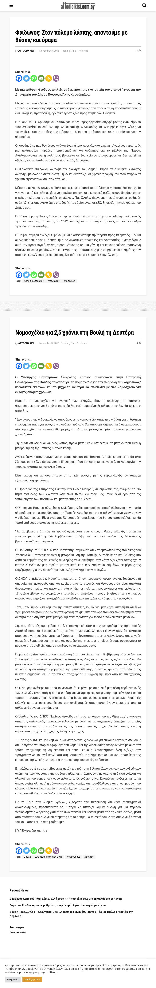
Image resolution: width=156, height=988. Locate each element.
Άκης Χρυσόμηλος (34, 281)
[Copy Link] (48, 78)
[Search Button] (144, 5)
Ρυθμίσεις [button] (12, 979)
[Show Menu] (11, 5)
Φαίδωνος (69, 281)
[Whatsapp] (33, 78)
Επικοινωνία (18, 932)
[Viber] (56, 78)
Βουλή (27, 857)
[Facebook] (19, 78)
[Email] (41, 78)
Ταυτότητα (17, 927)
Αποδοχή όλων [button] (32, 979)
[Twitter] (26, 78)
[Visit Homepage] (78, 6)
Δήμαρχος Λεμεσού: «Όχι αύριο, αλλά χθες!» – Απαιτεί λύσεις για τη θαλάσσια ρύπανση (66, 898)
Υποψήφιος (54, 281)
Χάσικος (89, 857)
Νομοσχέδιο (73, 857)
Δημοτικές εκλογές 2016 (48, 857)
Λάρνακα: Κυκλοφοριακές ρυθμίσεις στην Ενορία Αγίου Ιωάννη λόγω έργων (58, 905)
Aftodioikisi (26, 50)
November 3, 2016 (49, 50)
